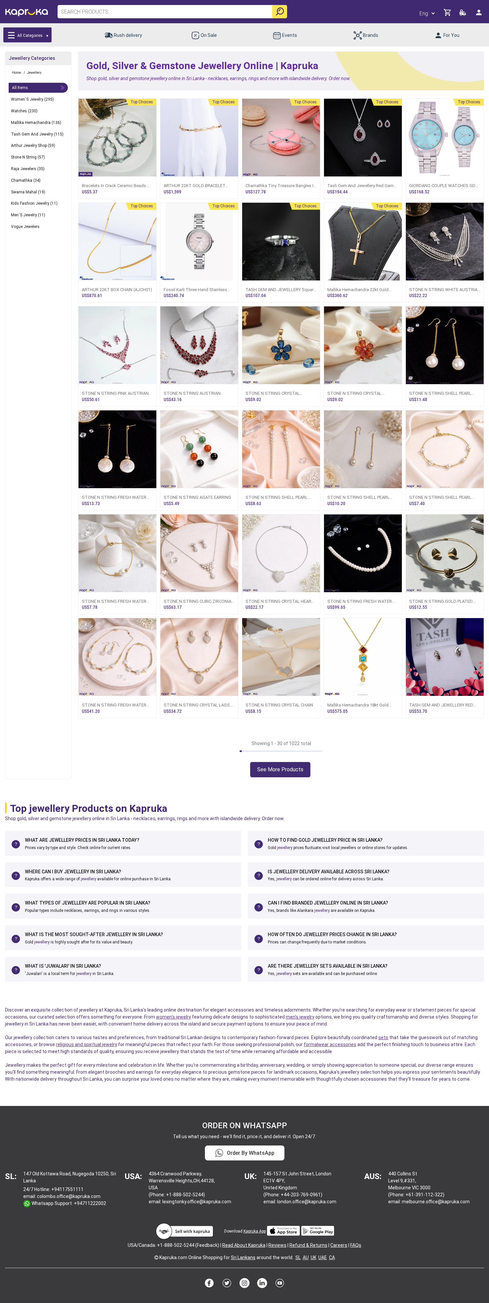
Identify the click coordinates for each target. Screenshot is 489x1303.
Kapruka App (255, 1231)
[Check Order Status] (463, 14)
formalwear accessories (330, 1044)
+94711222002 (90, 1203)
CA (332, 1257)
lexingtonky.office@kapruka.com (196, 1201)
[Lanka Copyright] (156, 1257)
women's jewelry (173, 1017)
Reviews (277, 1245)
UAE (322, 1257)
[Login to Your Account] (479, 15)
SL (298, 1257)
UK (313, 1257)
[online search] (279, 11)
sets (383, 1037)
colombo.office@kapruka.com (68, 1196)
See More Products (280, 769)
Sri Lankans (243, 1257)
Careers (338, 1245)
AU (306, 1257)
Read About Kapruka (243, 1245)
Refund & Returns (308, 1245)
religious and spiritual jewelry (86, 1044)
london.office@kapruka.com (306, 1201)
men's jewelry (300, 1017)
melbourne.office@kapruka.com (436, 1201)
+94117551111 (67, 1189)
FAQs (355, 1245)
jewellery (284, 847)
